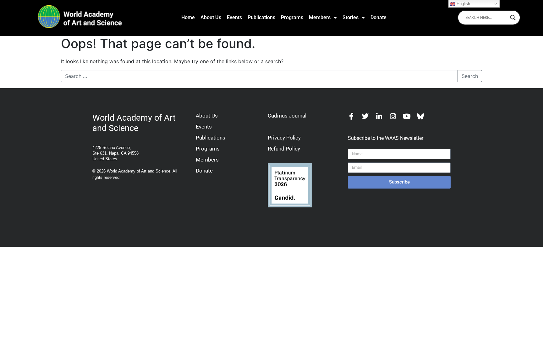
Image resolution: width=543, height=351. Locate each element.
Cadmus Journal (287, 115)
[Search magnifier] (512, 17)
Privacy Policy (284, 137)
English (462, 3)
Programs (292, 17)
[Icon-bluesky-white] (420, 116)
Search (470, 76)
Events (234, 17)
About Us (210, 17)
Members (320, 17)
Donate (378, 17)
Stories (351, 17)
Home (188, 17)
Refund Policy (284, 148)
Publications (261, 17)
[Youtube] (406, 116)
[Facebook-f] (351, 116)
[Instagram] (392, 116)
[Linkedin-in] (379, 116)
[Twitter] (365, 116)
